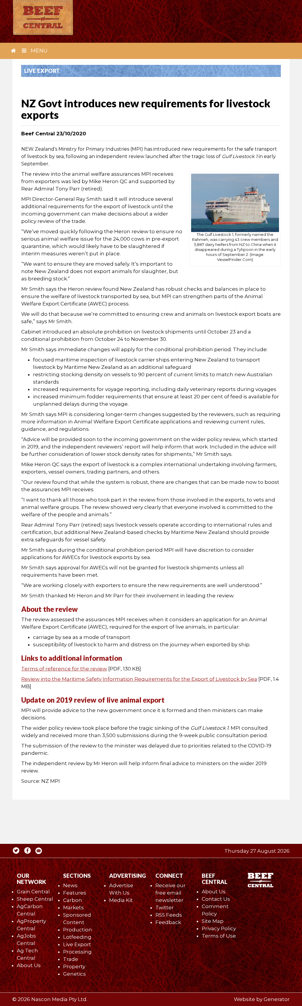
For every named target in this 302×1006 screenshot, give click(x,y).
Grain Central (33, 892)
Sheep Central (35, 899)
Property (74, 966)
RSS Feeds (168, 915)
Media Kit (121, 900)
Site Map (213, 921)
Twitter (164, 907)
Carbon (72, 900)
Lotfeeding (77, 937)
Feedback (168, 922)
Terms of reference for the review (64, 669)
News (70, 885)
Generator (277, 999)
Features (74, 893)
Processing (77, 952)
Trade (70, 959)
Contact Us (216, 899)
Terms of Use (219, 936)
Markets (73, 907)
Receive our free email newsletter (170, 892)
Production (77, 930)
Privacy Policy (219, 928)
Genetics (74, 974)
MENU (38, 50)
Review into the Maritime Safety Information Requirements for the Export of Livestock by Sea (139, 679)
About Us (29, 965)
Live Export (77, 944)
